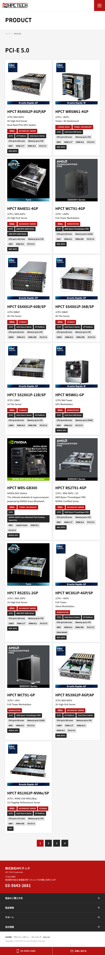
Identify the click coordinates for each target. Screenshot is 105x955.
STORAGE (23, 322)
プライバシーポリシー (21, 937)
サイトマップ (36, 937)
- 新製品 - (12, 131)
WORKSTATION (73, 224)
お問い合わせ (81, 951)
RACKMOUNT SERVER (27, 131)
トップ (7, 33)
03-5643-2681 (28, 950)
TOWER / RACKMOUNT (83, 127)
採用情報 (8, 937)
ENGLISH (46, 937)
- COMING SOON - (63, 127)
